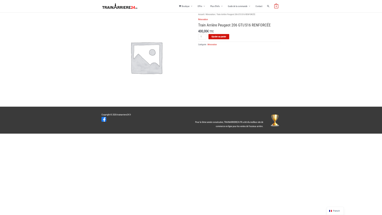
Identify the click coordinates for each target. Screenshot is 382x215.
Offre (200, 6)
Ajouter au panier (218, 36)
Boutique (186, 6)
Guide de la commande (237, 6)
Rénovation (210, 14)
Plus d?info (215, 6)
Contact (258, 6)
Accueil (201, 14)
